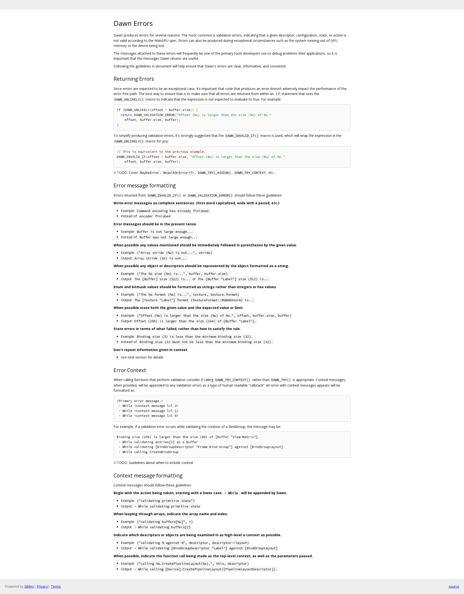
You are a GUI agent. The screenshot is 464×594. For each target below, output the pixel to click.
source (454, 586)
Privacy (42, 586)
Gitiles (29, 586)
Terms (56, 586)
